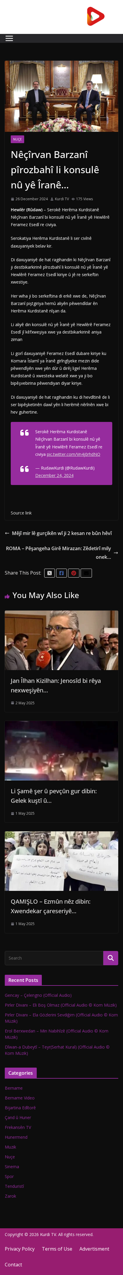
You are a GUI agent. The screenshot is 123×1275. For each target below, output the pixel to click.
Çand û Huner (18, 1117)
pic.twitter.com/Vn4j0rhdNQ (73, 454)
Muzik (10, 1147)
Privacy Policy (20, 1249)
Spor (9, 1176)
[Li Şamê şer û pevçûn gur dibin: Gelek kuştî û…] (61, 725)
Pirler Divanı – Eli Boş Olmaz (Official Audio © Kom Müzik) (61, 1005)
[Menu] (9, 38)
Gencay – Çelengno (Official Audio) (38, 995)
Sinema (12, 1166)
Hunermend (16, 1137)
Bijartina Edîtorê (20, 1107)
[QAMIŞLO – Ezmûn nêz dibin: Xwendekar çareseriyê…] (61, 835)
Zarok (10, 1196)
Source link (21, 513)
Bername (14, 1088)
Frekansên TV (18, 1127)
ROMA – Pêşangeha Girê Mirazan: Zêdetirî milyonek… (58, 552)
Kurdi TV (62, 198)
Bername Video (20, 1098)
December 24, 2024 (54, 475)
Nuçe (17, 139)
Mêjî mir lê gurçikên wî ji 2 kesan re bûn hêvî (62, 533)
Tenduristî (14, 1186)
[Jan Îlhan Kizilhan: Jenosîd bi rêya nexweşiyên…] (61, 614)
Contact (13, 1264)
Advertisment (94, 1249)
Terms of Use (57, 1249)
